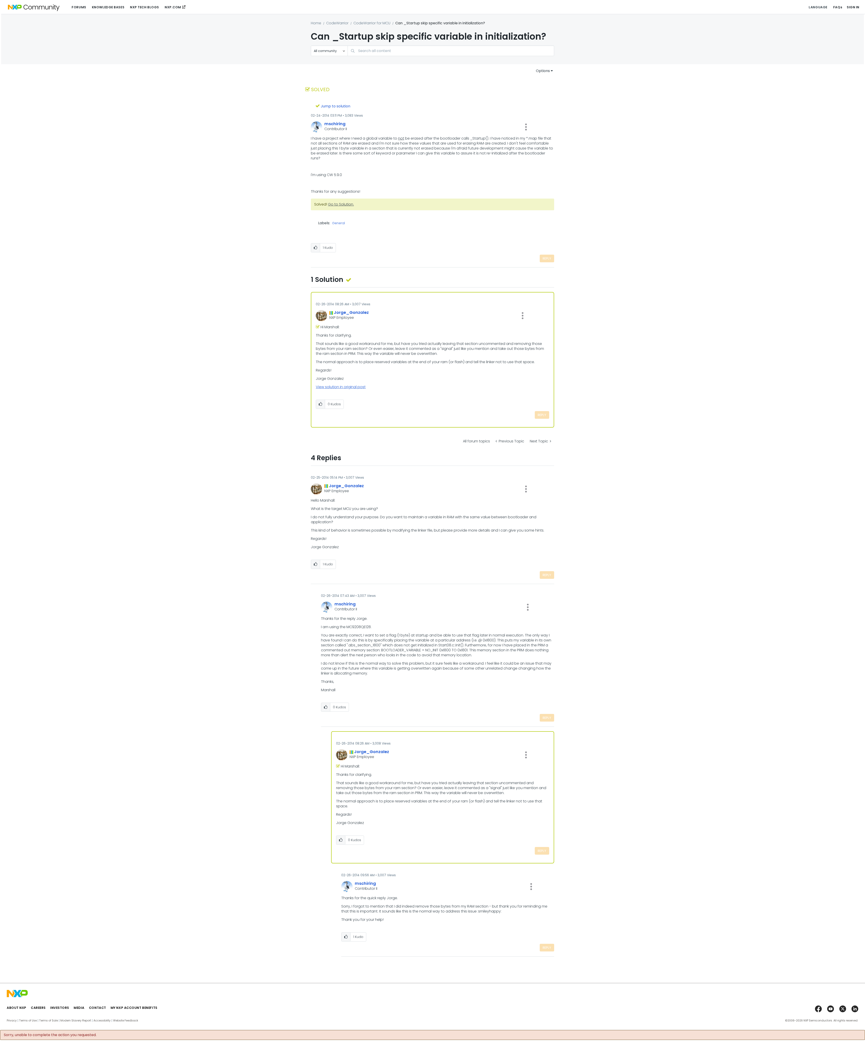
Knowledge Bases (108, 7)
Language (818, 7)
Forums (79, 7)
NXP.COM (173, 7)
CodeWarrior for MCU (371, 23)
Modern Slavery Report (75, 1020)
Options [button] (543, 70)
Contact (97, 1007)
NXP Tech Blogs (144, 7)
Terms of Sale (48, 1020)
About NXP (16, 1007)
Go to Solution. (341, 204)
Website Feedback (125, 1020)
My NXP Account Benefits (134, 1007)
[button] (526, 127)
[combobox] (451, 50)
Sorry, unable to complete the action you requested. (50, 1034)
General (338, 223)
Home (316, 23)
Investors (59, 1007)
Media (79, 1007)
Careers (38, 1007)
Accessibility (102, 1020)
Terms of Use (28, 1020)
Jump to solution (335, 106)
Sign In (853, 7)
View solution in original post (341, 386)
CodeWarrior (337, 23)
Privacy (12, 1020)
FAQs (837, 7)
